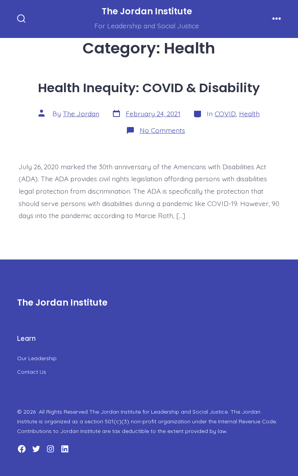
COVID (225, 113)
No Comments (162, 130)
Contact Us (31, 371)
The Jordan (81, 113)
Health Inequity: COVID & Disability (149, 87)
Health (249, 113)
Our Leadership (37, 358)
